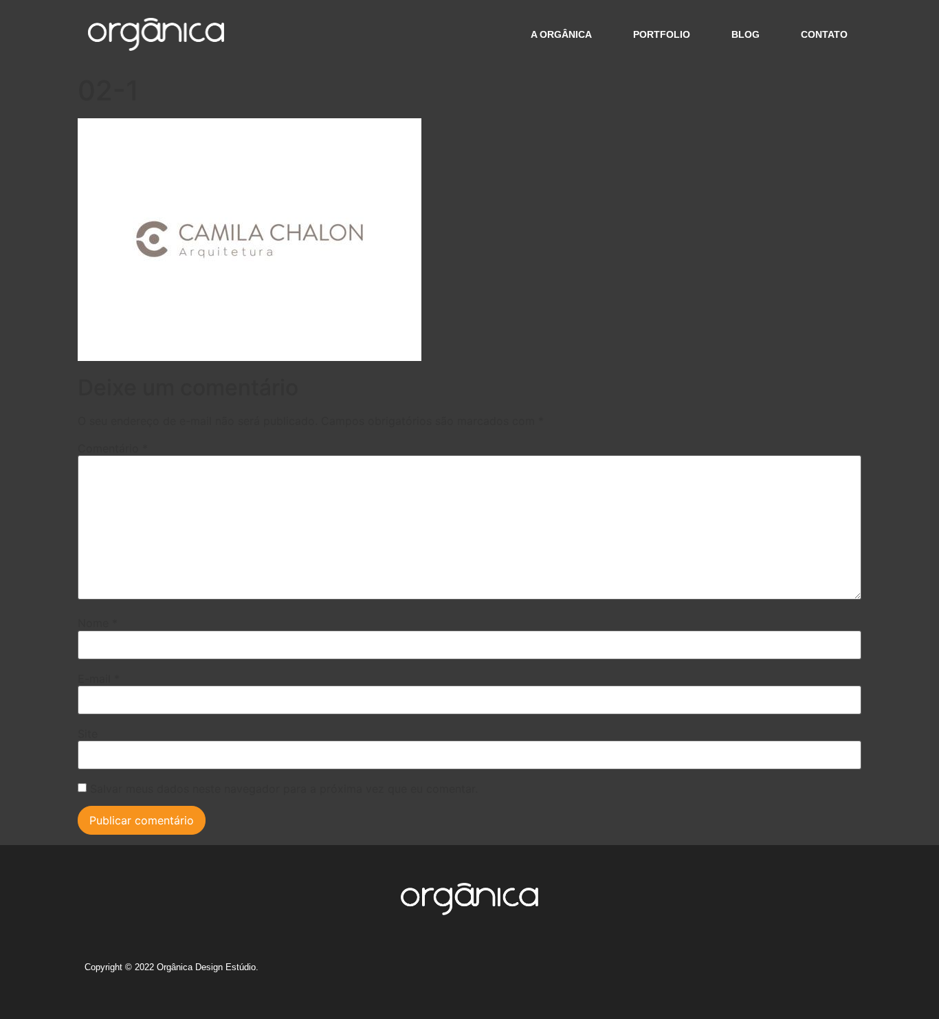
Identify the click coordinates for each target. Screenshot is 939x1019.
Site (88, 733)
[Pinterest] (816, 972)
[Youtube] (842, 972)
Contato (824, 34)
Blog (745, 34)
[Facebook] (740, 972)
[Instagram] (715, 972)
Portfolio (661, 34)
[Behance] (765, 972)
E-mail (99, 678)
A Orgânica (561, 34)
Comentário (113, 448)
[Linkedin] (791, 972)
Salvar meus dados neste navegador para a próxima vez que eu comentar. (284, 788)
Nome (98, 622)
